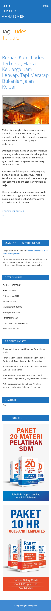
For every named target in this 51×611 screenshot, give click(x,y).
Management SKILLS (12, 312)
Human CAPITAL (10, 301)
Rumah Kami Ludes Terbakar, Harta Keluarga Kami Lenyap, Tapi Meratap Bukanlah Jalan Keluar (25, 72)
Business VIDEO (10, 290)
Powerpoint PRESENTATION (15, 323)
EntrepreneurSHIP (11, 296)
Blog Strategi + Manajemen (13, 11)
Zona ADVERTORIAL (11, 328)
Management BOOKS (12, 307)
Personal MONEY (10, 317)
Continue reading (13, 213)
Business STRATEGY (12, 285)
